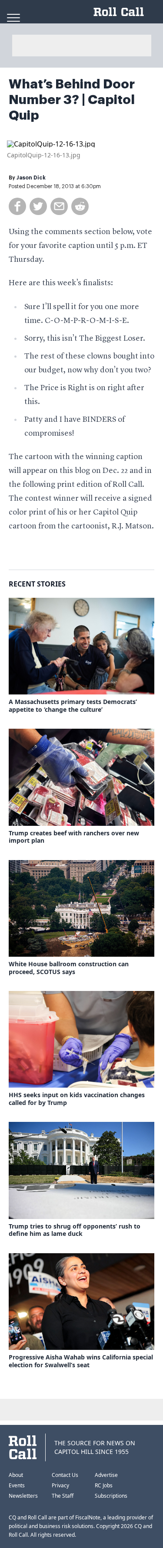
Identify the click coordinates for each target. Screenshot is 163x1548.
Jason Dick (31, 177)
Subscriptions (111, 1495)
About (16, 1475)
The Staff (62, 1495)
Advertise (106, 1475)
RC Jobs (104, 1485)
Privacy (60, 1485)
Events (17, 1485)
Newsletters (23, 1495)
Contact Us (65, 1475)
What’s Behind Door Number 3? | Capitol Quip (72, 100)
